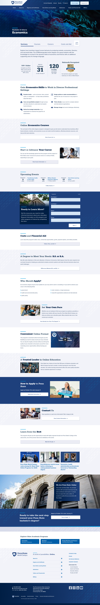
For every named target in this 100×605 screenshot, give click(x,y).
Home (14, 8)
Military (85, 8)
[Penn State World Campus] (16, 3)
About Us (21, 8)
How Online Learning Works (49, 8)
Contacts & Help (72, 553)
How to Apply (75, 3)
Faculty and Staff (74, 573)
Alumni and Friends (74, 569)
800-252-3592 (23, 590)
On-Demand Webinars (74, 559)
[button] (65, 3)
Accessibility (23, 596)
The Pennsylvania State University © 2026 (29, 598)
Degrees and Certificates (33, 8)
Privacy (37, 596)
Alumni (55, 3)
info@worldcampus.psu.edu (20, 588)
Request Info (84, 3)
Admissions (62, 8)
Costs (66, 44)
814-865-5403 (17, 587)
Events (59, 3)
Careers (51, 44)
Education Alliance (74, 571)
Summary (24, 44)
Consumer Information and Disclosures (47, 596)
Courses (37, 44)
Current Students (48, 3)
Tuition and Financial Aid (74, 8)
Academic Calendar (73, 562)
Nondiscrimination (30, 596)
